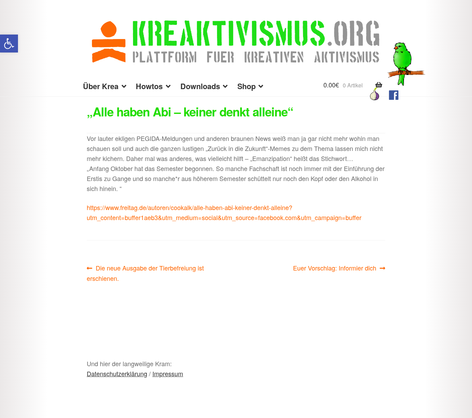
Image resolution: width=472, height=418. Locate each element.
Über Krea (101, 86)
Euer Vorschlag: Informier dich (334, 268)
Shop (246, 86)
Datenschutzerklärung (117, 373)
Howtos (149, 86)
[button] (9, 44)
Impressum (167, 373)
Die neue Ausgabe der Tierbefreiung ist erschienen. (145, 273)
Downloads (200, 86)
